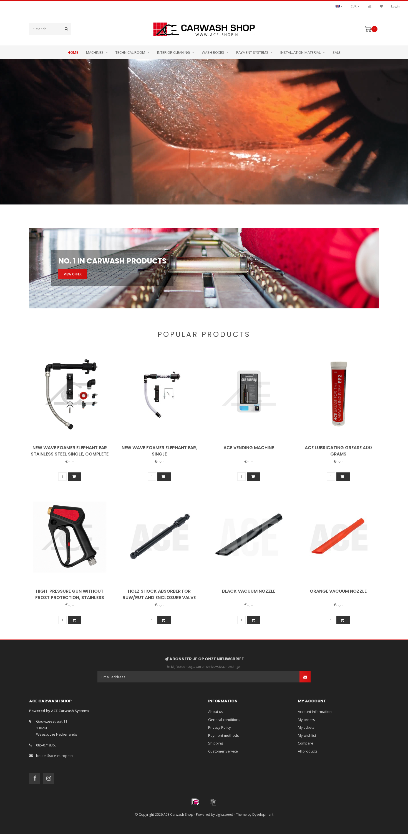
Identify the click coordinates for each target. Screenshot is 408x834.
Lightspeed (224, 814)
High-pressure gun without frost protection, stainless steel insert (69, 597)
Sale (337, 52)
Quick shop (72, 446)
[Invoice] (213, 802)
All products (308, 751)
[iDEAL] (195, 802)
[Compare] (369, 6)
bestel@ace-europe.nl (55, 755)
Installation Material (300, 52)
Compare (305, 743)
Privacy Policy (219, 727)
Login (395, 6)
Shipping (215, 743)
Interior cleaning (173, 52)
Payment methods (223, 735)
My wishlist (307, 735)
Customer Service (223, 751)
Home (72, 52)
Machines (95, 52)
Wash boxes (213, 52)
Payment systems (252, 52)
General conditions (224, 719)
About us (215, 711)
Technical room (130, 52)
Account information (315, 711)
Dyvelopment (262, 814)
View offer (73, 274)
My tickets (306, 727)
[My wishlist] (381, 6)
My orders (306, 719)
